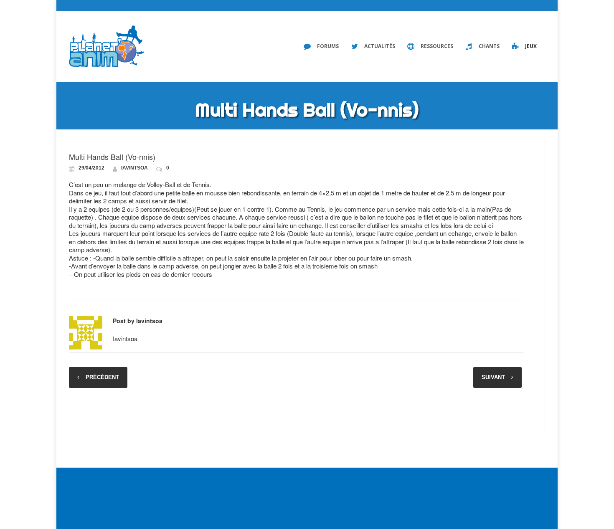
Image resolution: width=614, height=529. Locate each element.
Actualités (379, 46)
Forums (328, 46)
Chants (489, 46)
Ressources (437, 46)
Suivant (493, 377)
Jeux (531, 46)
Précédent (102, 377)
